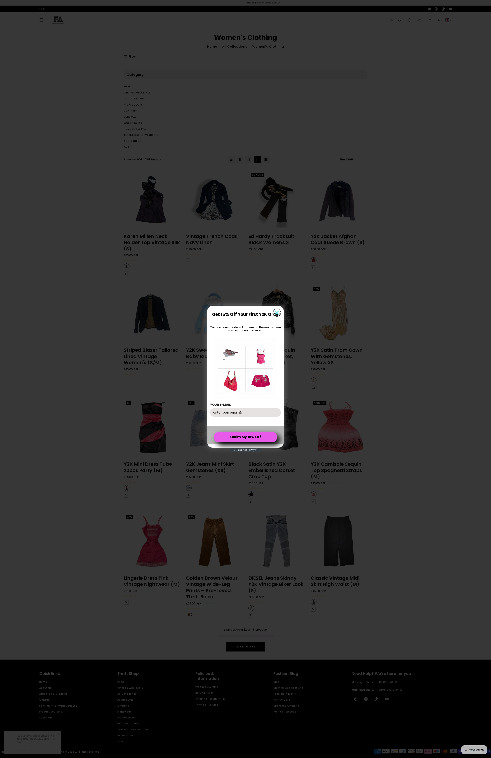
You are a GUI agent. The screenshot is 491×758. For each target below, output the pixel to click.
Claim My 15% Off (245, 436)
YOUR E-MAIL (220, 404)
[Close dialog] (277, 312)
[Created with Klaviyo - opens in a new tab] (245, 450)
